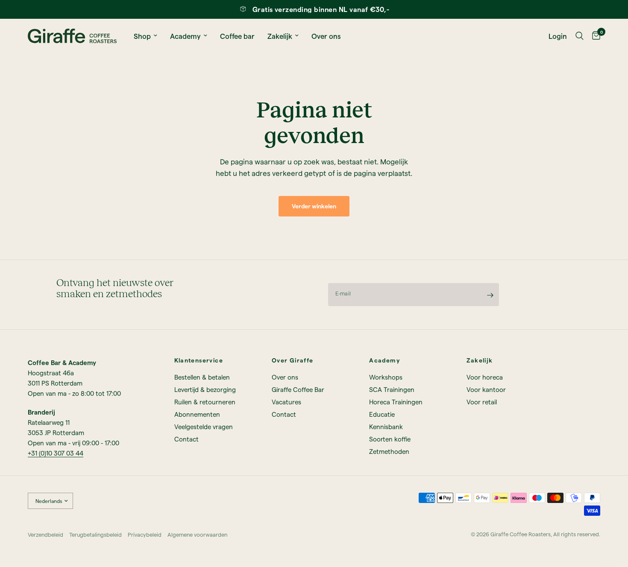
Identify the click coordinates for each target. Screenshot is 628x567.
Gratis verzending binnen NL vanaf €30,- (321, 9)
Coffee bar (237, 36)
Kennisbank (386, 426)
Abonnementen (197, 414)
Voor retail (482, 402)
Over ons (326, 36)
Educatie (382, 414)
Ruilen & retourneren (204, 402)
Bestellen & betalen (202, 377)
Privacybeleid (144, 534)
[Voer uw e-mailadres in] (490, 295)
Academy (185, 36)
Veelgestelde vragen (203, 426)
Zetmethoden (389, 451)
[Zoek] (579, 36)
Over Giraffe (293, 360)
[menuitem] (145, 36)
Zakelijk (279, 36)
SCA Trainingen (391, 389)
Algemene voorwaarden (197, 534)
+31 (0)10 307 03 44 (55, 453)
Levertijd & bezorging (205, 389)
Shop (142, 36)
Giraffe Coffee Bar (298, 389)
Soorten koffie (390, 439)
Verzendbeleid (45, 534)
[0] (594, 36)
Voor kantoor (486, 389)
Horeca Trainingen (396, 402)
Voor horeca (485, 377)
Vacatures (286, 402)
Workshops (385, 377)
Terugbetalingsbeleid (95, 534)
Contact (186, 439)
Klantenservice (198, 360)
